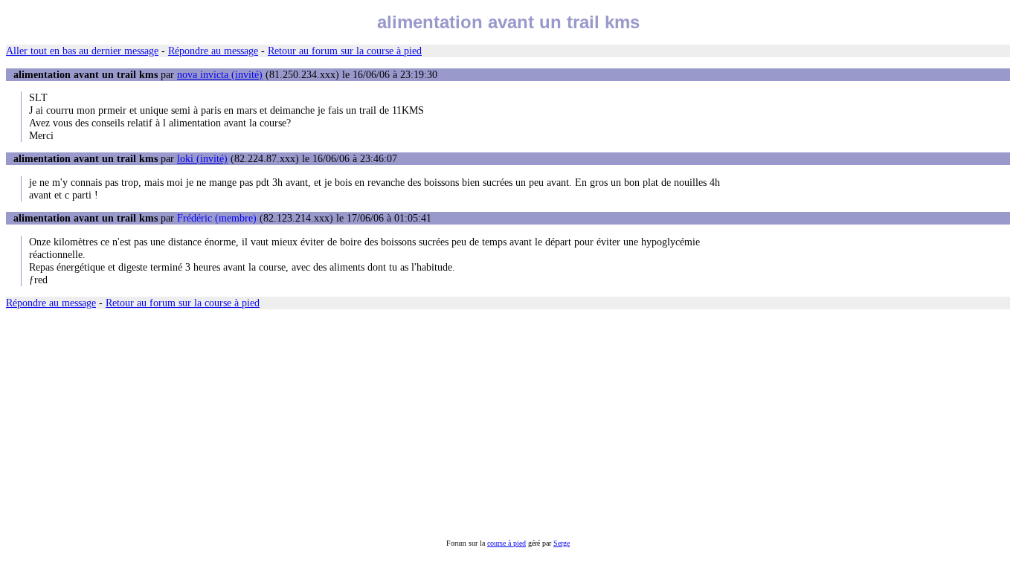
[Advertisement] (452, 424)
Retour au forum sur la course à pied (345, 51)
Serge (561, 543)
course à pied (506, 543)
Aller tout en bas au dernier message (82, 51)
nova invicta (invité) (220, 74)
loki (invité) (202, 158)
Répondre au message (213, 51)
